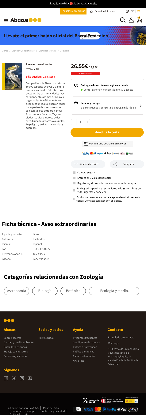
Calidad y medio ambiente (18, 342)
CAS (138, 11)
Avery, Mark (32, 69)
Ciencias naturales (48, 50)
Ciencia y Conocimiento (23, 50)
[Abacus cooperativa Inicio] (27, 23)
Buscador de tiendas (15, 347)
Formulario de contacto (121, 337)
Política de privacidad (85, 347)
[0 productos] (139, 22)
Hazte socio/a (46, 338)
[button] (131, 20)
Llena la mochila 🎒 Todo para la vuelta (73, 4)
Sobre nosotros (12, 338)
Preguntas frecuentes (85, 338)
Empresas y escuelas (15, 356)
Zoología (64, 50)
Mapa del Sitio (51, 408)
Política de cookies (83, 352)
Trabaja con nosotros (16, 352)
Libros (5, 50)
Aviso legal (79, 361)
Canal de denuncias (84, 356)
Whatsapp (113, 343)
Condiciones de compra (86, 342)
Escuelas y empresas (73, 11)
